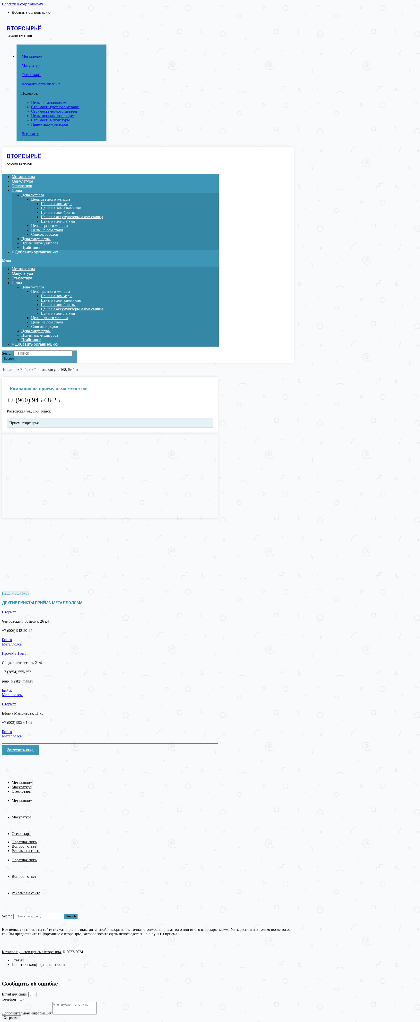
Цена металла (32, 195)
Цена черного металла (49, 226)
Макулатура (22, 181)
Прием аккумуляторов (39, 243)
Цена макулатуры (36, 239)
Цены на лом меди (56, 204)
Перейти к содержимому (22, 4)
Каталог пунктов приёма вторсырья (31, 952)
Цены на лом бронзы (58, 212)
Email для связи (15, 994)
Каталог (9, 370)
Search (7, 353)
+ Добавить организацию (35, 252)
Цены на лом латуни (58, 221)
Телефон (9, 999)
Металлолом (23, 176)
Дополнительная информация (27, 1013)
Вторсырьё (24, 28)
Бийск (25, 370)
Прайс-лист (31, 247)
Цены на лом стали (47, 230)
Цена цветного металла (50, 199)
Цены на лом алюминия (61, 208)
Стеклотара (22, 186)
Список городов (44, 234)
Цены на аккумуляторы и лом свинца (72, 217)
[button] (110, 260)
